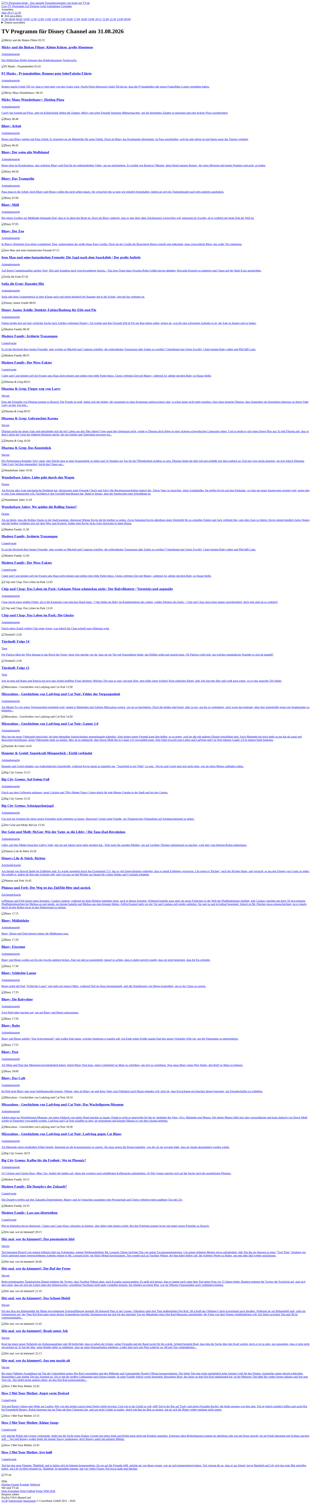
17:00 (76, 19)
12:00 (40, 19)
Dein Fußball (27, 1491)
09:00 (19, 19)
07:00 (4, 19)
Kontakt (24, 1484)
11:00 (33, 19)
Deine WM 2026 (45, 1491)
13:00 (48, 19)
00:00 (127, 19)
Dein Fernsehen (10, 1491)
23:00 (120, 19)
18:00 (84, 19)
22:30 (17, 12)
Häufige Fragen (10, 1484)
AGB (4, 1500)
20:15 (10, 12)
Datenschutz (15, 1500)
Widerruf (35, 1484)
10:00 (26, 19)
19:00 (91, 19)
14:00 (55, 19)
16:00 (69, 19)
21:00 (105, 19)
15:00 (62, 19)
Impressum (29, 1500)
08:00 (12, 19)
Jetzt (3, 12)
